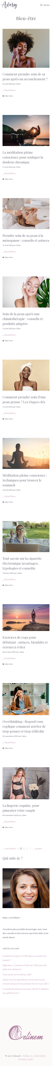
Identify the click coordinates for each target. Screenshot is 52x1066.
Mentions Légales (26, 1059)
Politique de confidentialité (34, 1056)
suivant (37, 848)
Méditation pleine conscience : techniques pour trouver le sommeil (25, 480)
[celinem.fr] (9, 5)
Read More (10, 90)
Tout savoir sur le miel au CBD (17, 974)
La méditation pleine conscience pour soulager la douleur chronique (23, 157)
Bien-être (9, 96)
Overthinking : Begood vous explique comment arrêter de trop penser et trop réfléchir (24, 726)
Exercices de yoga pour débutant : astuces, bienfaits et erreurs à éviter (25, 642)
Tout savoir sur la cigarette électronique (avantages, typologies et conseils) (22, 563)
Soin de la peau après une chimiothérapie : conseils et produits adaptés (23, 319)
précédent (9, 848)
